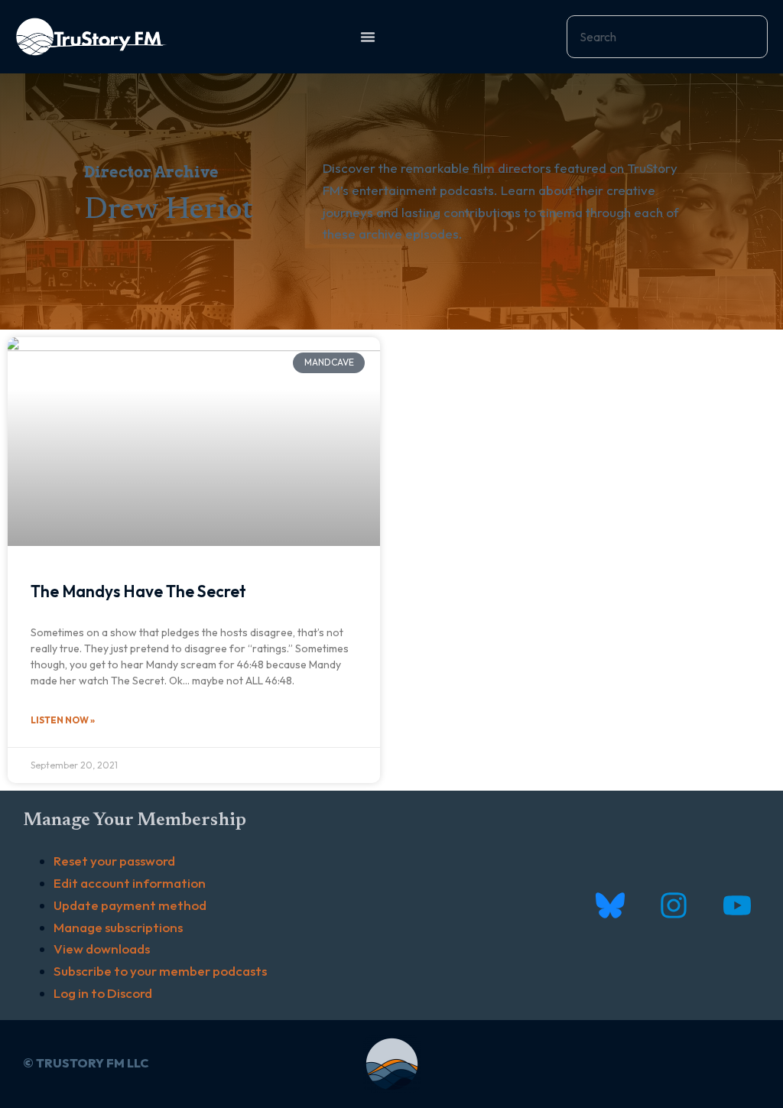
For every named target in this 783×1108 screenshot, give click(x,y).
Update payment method (130, 905)
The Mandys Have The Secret (138, 591)
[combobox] (667, 36)
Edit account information (130, 883)
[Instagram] (673, 905)
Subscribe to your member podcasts (160, 971)
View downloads (102, 949)
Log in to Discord (103, 993)
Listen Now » (63, 720)
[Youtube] (736, 905)
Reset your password (114, 861)
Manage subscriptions (118, 927)
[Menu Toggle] (367, 36)
